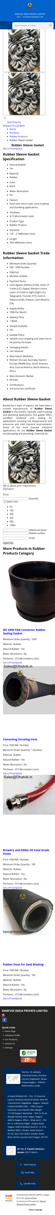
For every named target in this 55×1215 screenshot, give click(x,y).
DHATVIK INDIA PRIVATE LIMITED (30, 15)
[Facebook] (4, 1021)
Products (14, 132)
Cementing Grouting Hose (20, 739)
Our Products (11, 1039)
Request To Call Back (14, 125)
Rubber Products (19, 136)
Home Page (10, 1031)
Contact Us (10, 1043)
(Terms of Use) (31, 1198)
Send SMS (29, 1172)
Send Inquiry (14, 122)
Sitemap (9, 1047)
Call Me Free (29, 1183)
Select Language (35, 1209)
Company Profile (12, 1035)
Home (13, 129)
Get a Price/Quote (12, 148)
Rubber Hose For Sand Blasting (23, 964)
